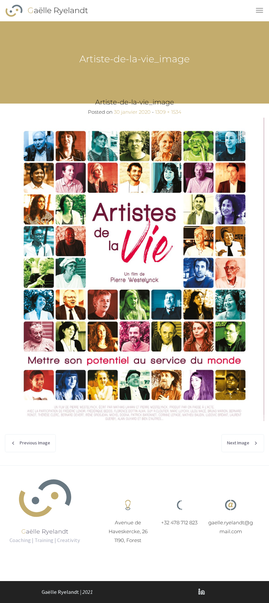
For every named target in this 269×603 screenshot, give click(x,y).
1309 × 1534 (168, 112)
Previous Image (35, 443)
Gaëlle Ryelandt (58, 10)
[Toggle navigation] (260, 11)
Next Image (238, 443)
